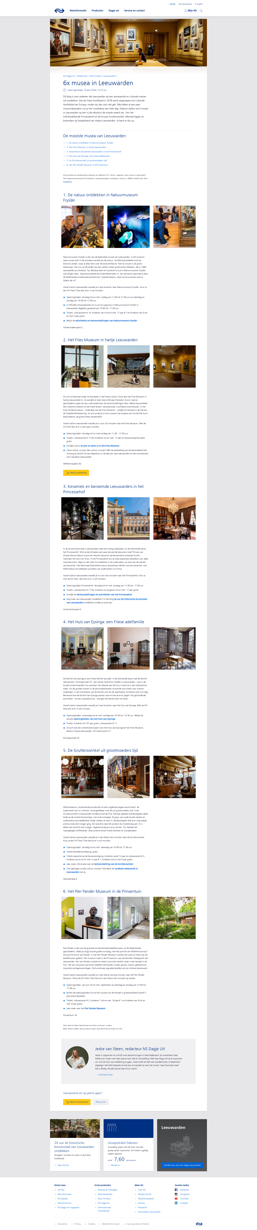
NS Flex (61, 1190)
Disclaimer (62, 1224)
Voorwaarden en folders (137, 1224)
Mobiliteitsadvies (146, 1198)
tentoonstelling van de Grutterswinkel (113, 864)
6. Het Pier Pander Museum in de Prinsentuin (87, 165)
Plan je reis (101, 1102)
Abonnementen (105, 1194)
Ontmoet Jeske (106, 1074)
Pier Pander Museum (95, 1008)
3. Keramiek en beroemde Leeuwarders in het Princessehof (94, 151)
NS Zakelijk (63, 1198)
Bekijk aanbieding (78, 473)
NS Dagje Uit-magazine (68, 1207)
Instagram (185, 1194)
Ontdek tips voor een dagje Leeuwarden (182, 1165)
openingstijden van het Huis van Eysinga (94, 719)
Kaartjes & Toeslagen (107, 1190)
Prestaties (142, 1207)
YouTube (184, 1198)
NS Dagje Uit (69, 76)
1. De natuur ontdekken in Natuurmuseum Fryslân (90, 143)
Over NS (141, 1190)
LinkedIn (184, 1203)
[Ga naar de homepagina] (199, 1224)
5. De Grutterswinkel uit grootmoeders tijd (87, 160)
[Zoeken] (201, 10)
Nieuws (141, 1203)
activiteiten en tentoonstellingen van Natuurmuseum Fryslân (106, 320)
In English (199, 4)
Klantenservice (64, 1203)
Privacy (78, 1224)
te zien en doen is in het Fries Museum (100, 445)
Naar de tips (63, 1165)
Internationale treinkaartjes (104, 1209)
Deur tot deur (104, 1198)
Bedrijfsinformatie (110, 1224)
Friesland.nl (67, 182)
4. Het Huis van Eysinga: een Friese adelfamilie (88, 156)
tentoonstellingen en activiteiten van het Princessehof (104, 594)
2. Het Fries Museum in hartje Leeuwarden (86, 147)
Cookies (91, 1224)
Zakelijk (172, 4)
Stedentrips (82, 76)
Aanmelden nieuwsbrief (149, 1212)
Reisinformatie (64, 1194)
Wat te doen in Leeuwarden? (102, 76)
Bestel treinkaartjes (79, 1102)
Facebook (184, 1190)
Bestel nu (115, 1165)
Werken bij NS (144, 1194)
